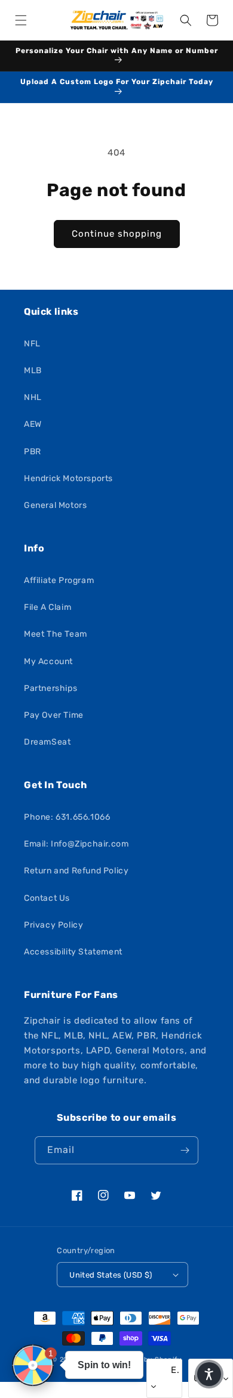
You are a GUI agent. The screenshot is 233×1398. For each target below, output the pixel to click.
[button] (21, 20)
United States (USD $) (110, 1274)
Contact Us (47, 898)
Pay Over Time (54, 715)
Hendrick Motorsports (68, 478)
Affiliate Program (59, 580)
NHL (33, 397)
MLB (33, 370)
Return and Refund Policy (76, 871)
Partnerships (50, 688)
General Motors (55, 505)
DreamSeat (47, 742)
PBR (32, 452)
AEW (33, 424)
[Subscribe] (184, 1150)
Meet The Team (55, 634)
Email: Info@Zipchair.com (76, 844)
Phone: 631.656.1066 (67, 817)
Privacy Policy (53, 925)
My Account (48, 661)
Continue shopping (117, 233)
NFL (32, 344)
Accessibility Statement (73, 952)
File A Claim (47, 607)
